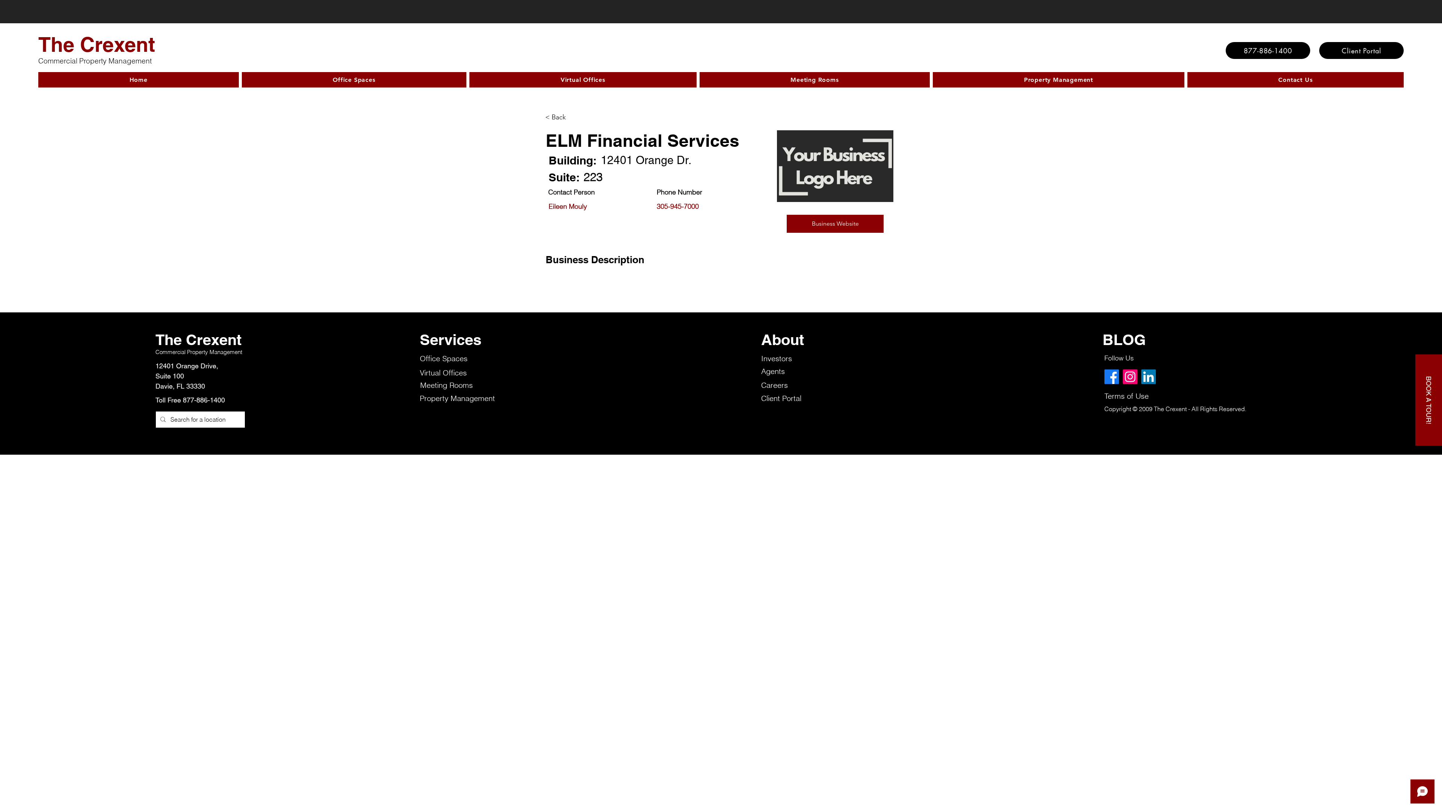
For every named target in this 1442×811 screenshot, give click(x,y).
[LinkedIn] (1148, 376)
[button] (835, 224)
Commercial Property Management (95, 60)
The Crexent (96, 44)
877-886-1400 (204, 400)
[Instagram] (1130, 376)
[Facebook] (1111, 376)
